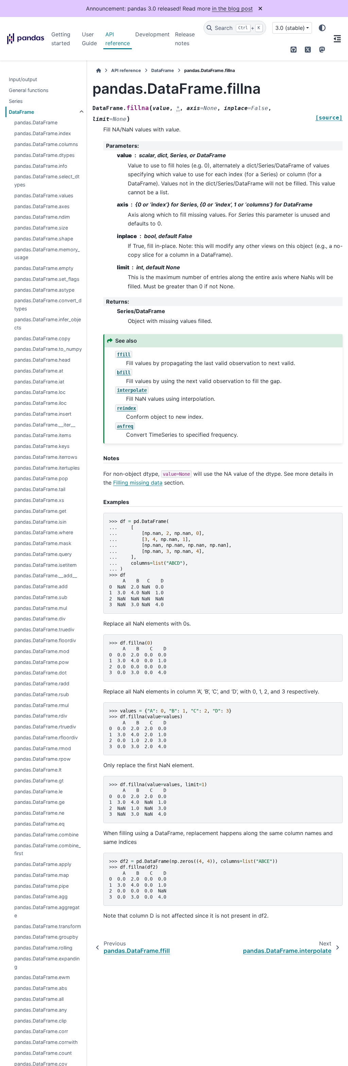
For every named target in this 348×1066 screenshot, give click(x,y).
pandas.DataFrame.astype (44, 290)
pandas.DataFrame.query (43, 554)
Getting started (60, 39)
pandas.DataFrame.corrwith (46, 1042)
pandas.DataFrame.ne (39, 813)
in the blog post (232, 8)
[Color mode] (322, 28)
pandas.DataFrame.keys (42, 446)
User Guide (89, 39)
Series (16, 101)
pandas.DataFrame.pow (41, 662)
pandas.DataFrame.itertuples (47, 468)
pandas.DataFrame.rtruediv (45, 726)
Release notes (185, 39)
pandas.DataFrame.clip (40, 1021)
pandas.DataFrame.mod (41, 651)
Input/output (23, 79)
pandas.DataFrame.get (40, 511)
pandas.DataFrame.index (42, 133)
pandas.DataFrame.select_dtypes (47, 180)
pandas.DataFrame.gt (39, 780)
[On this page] (337, 38)
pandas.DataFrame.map (41, 875)
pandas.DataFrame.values (43, 195)
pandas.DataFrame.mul (40, 608)
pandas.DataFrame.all (39, 999)
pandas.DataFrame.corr (41, 1031)
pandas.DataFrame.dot (40, 672)
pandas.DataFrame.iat (39, 381)
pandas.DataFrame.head (42, 360)
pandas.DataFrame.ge (39, 802)
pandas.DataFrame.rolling (43, 948)
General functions (29, 90)
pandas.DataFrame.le (38, 791)
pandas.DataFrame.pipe (41, 886)
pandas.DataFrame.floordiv (45, 640)
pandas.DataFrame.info (40, 166)
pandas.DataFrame (35, 122)
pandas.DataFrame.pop (41, 478)
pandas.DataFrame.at (38, 371)
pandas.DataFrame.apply (42, 864)
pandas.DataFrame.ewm (42, 977)
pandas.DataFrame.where (43, 532)
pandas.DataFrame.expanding (47, 963)
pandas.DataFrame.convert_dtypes (48, 304)
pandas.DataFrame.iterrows (45, 457)
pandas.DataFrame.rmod (42, 748)
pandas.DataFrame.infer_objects (47, 323)
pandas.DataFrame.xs (39, 500)
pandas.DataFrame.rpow (42, 759)
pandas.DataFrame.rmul (41, 705)
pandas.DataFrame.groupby (46, 937)
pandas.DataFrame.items (42, 435)
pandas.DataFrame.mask (42, 543)
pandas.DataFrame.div (40, 618)
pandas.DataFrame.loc (40, 392)
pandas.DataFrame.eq (39, 824)
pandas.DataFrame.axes (42, 206)
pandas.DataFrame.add (41, 586)
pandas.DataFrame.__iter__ (44, 425)
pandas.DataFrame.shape (43, 238)
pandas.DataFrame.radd (41, 683)
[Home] (98, 70)
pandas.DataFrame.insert (42, 414)
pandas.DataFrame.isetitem (45, 565)
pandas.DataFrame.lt (38, 770)
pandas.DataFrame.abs (40, 988)
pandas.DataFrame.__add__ (45, 575)
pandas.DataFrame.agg (41, 896)
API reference (117, 39)
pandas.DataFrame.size (41, 228)
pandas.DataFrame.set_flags (47, 279)
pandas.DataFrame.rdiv (40, 716)
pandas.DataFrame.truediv (44, 629)
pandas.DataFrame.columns (46, 144)
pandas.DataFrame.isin (40, 522)
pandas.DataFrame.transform (47, 926)
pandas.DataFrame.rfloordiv (46, 737)
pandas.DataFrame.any (40, 1010)
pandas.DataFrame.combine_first (47, 849)
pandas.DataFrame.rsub (41, 694)
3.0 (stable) (290, 27)
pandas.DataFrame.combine (46, 834)
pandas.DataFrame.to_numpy (48, 349)
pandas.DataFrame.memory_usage (47, 253)
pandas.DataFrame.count (43, 1053)
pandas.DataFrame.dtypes (44, 155)
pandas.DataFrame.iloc (40, 403)
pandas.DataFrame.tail (39, 489)
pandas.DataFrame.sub (40, 597)
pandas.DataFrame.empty (43, 268)
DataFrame (21, 112)
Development (152, 34)
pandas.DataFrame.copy (42, 338)
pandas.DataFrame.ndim (42, 217)
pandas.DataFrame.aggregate (47, 911)
